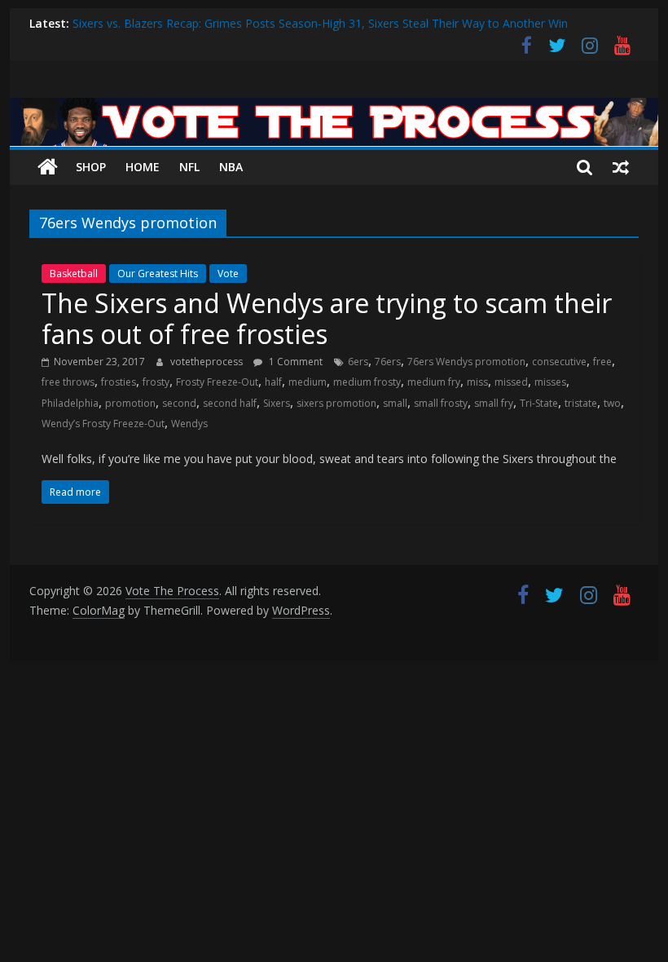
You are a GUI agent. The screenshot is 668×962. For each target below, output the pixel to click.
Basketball (74, 273)
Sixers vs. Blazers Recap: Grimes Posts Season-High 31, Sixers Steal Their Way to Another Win (320, 23)
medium (307, 382)
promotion (130, 403)
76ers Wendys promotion (466, 361)
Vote (228, 273)
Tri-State (539, 403)
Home (142, 166)
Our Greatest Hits (157, 273)
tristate (581, 403)
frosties (118, 382)
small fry (493, 403)
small (395, 403)
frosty (156, 382)
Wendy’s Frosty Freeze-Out (103, 423)
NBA (231, 166)
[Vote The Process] (333, 108)
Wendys (189, 423)
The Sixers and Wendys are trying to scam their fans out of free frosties (327, 318)
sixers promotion (336, 403)
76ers (388, 361)
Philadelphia (70, 403)
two (612, 403)
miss (477, 382)
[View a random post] (621, 167)
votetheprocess (207, 361)
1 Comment (294, 361)
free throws (68, 382)
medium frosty (367, 382)
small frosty (441, 403)
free (602, 361)
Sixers (276, 403)
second (179, 403)
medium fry (433, 382)
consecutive (559, 361)
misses (550, 382)
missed (511, 382)
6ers (358, 361)
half (273, 382)
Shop (91, 166)
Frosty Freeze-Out (217, 382)
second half (230, 403)
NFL (189, 166)
